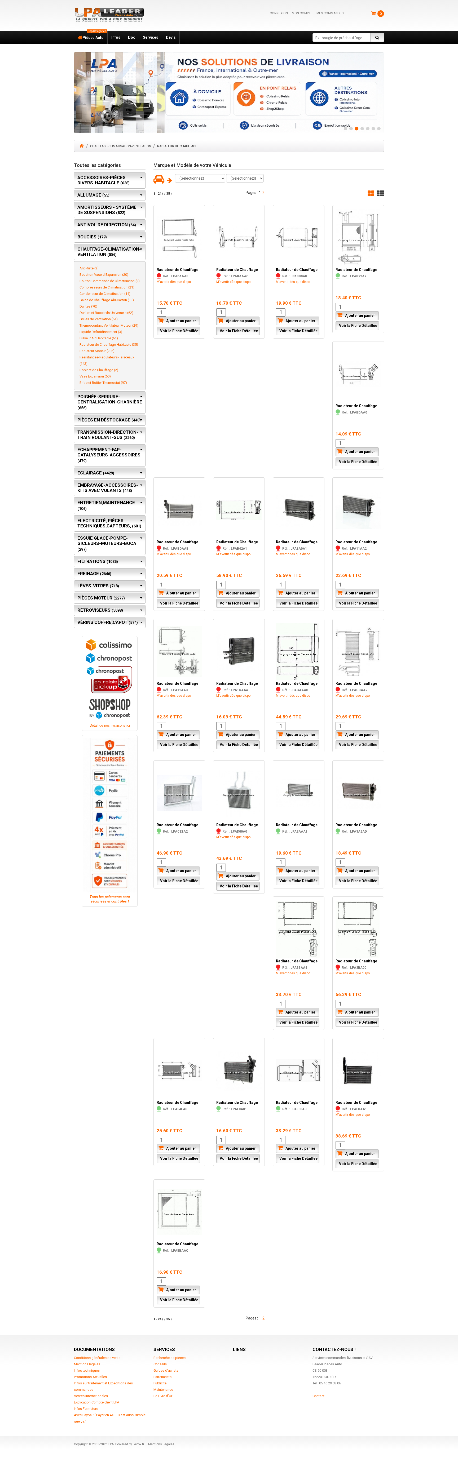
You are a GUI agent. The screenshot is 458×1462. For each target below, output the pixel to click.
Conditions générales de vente (97, 1357)
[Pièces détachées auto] (109, 15)
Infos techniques (87, 1370)
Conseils (160, 1364)
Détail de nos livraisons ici (110, 725)
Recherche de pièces (169, 1357)
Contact (318, 1396)
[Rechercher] (377, 37)
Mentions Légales (161, 1444)
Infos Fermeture (86, 1408)
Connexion (279, 13)
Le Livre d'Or (162, 1396)
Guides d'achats (165, 1370)
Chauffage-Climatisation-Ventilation (120, 146)
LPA (111, 1444)
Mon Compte (302, 13)
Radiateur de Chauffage (177, 269)
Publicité (159, 1383)
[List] (380, 193)
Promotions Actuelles (90, 1377)
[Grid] (371, 193)
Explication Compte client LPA (96, 1402)
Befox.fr (138, 1444)
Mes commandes (330, 13)
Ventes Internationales (91, 1396)
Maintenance (163, 1389)
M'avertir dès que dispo (174, 282)
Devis (171, 37)
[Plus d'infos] (229, 92)
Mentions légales (87, 1364)
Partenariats (162, 1377)
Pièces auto (94, 35)
